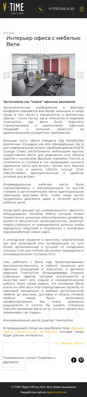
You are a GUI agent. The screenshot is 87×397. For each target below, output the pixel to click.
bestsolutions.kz (56, 392)
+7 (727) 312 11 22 (61, 8)
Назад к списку (72, 343)
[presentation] (6, 75)
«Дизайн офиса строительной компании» (43, 330)
